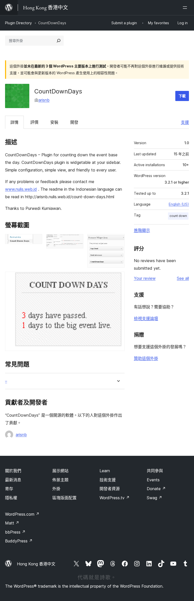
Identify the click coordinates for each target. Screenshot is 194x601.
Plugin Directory (18, 23)
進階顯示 (142, 230)
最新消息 (13, 479)
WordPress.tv (115, 497)
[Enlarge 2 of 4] (76, 240)
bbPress (15, 532)
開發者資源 (110, 488)
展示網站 (60, 470)
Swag (154, 497)
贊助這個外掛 (146, 358)
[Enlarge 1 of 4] (35, 240)
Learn (105, 470)
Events (153, 479)
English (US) (179, 204)
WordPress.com (22, 514)
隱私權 (11, 497)
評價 (34, 122)
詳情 (14, 122)
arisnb (44, 100)
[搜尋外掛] (59, 41)
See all (183, 278)
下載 (182, 96)
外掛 (56, 488)
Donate (156, 488)
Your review (145, 278)
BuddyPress (19, 540)
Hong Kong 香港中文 (36, 563)
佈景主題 (60, 479)
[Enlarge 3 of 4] (117, 240)
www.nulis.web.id (21, 189)
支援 (185, 122)
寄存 (9, 488)
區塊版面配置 (64, 497)
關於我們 (13, 470)
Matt (12, 522)
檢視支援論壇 (146, 318)
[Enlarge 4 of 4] (117, 278)
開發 (74, 122)
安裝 (54, 122)
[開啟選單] (186, 7)
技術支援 (108, 479)
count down (178, 216)
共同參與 (155, 470)
